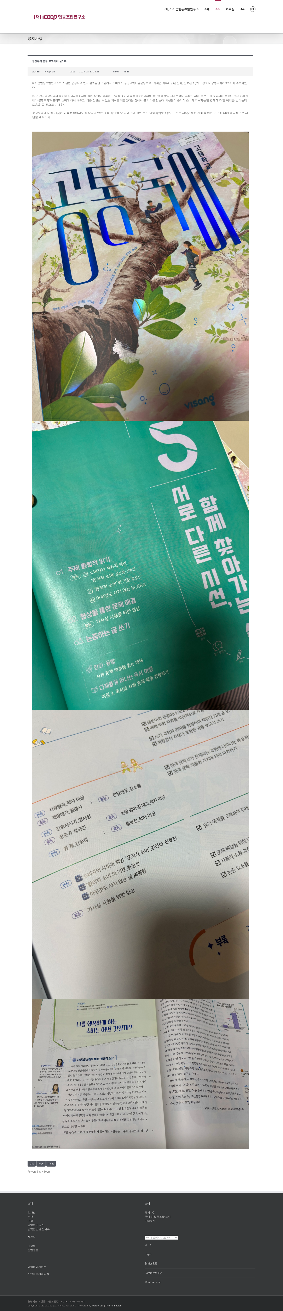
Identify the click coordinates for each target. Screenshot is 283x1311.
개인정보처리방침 (38, 1274)
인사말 (32, 1212)
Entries (151, 1263)
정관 (30, 1216)
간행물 (32, 1246)
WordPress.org (153, 1282)
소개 (207, 9)
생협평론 (33, 1250)
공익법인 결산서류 (39, 1229)
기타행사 (150, 1221)
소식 (218, 9)
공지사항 (150, 1212)
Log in (148, 1254)
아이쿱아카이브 (37, 1267)
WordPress (98, 1305)
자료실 (230, 9)
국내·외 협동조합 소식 (158, 1216)
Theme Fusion (113, 1305)
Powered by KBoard (39, 1171)
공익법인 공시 (36, 1225)
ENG (242, 9)
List (32, 1163)
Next (51, 1163)
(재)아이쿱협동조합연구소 (181, 9)
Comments (153, 1273)
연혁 (30, 1221)
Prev (41, 1163)
